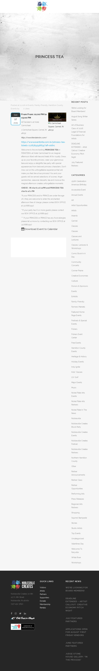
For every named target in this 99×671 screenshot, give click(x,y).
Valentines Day (77, 544)
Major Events (76, 382)
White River (76, 557)
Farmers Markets (78, 307)
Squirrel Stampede (79, 518)
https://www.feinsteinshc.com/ (34, 138)
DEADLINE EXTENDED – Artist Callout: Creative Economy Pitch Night (79, 150)
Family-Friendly (41, 105)
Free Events (76, 343)
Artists (73, 210)
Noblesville (76, 418)
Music (73, 388)
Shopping (75, 513)
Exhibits (74, 296)
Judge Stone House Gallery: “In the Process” (77, 657)
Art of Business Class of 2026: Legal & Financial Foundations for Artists (78, 132)
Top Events (76, 533)
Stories (74, 523)
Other (73, 466)
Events (31, 105)
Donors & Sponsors (79, 286)
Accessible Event (78, 190)
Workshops (76, 563)
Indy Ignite (75, 367)
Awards (74, 216)
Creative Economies (79, 276)
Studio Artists (76, 528)
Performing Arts (77, 494)
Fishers (74, 329)
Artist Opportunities (79, 205)
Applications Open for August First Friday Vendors (77, 632)
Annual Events (77, 195)
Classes (74, 226)
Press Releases (77, 499)
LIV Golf (74, 377)
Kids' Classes (76, 372)
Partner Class (76, 480)
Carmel (74, 221)
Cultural (74, 281)
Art (72, 200)
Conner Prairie (77, 271)
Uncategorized (77, 539)
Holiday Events (77, 362)
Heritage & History (79, 357)
